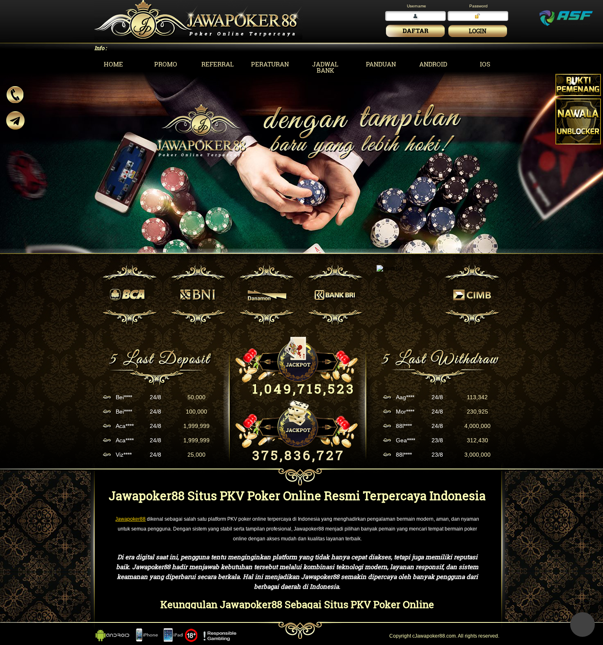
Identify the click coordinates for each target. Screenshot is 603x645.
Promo (165, 64)
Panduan (381, 64)
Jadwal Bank (325, 67)
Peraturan (270, 64)
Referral (217, 64)
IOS (485, 64)
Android (433, 64)
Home (113, 64)
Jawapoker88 (130, 519)
